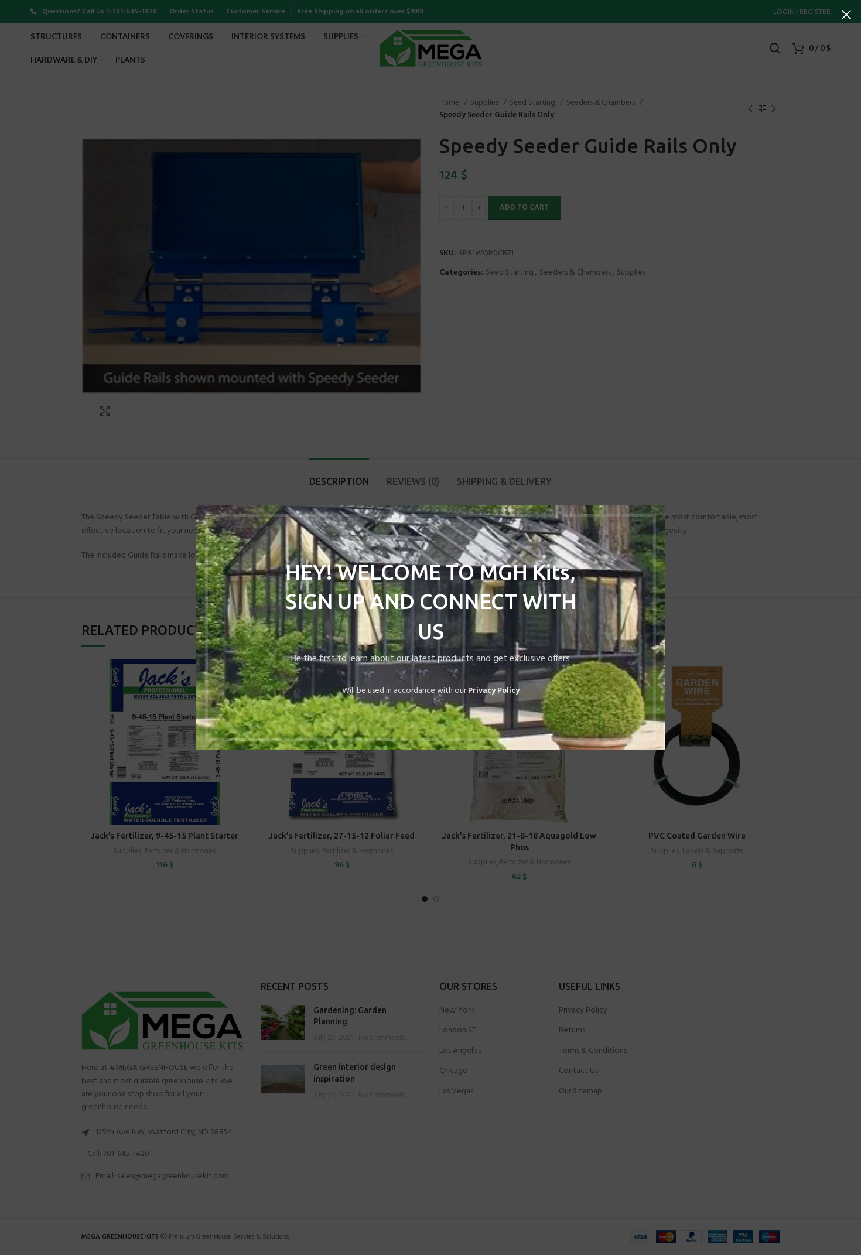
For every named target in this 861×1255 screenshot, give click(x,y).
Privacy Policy (494, 690)
